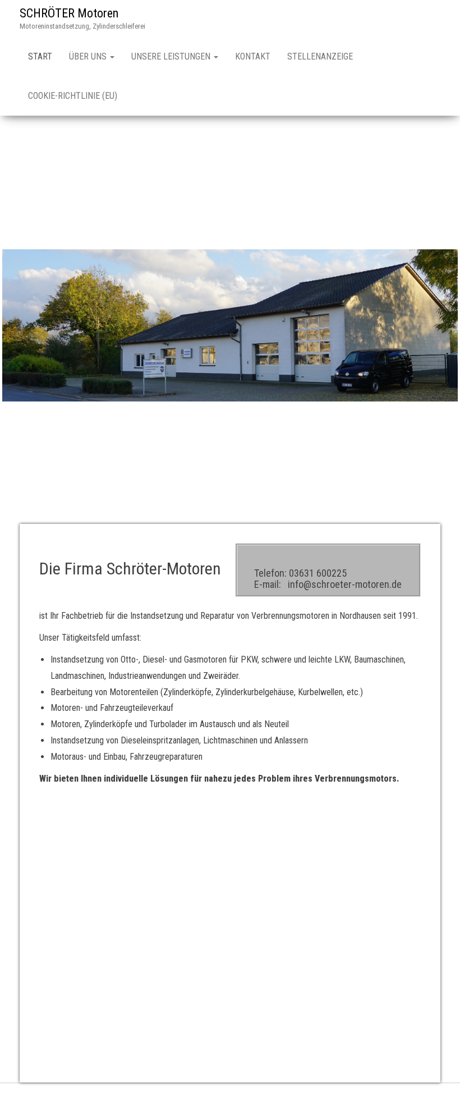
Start (40, 56)
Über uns (89, 56)
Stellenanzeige (320, 56)
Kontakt (252, 56)
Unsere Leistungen (172, 56)
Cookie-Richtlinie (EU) (72, 95)
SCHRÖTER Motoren (69, 13)
